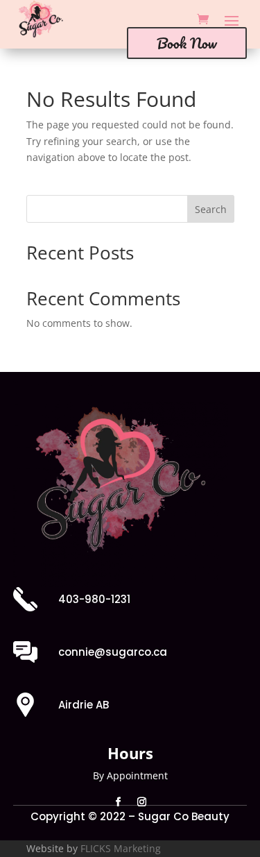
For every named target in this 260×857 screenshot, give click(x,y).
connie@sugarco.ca (112, 652)
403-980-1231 (94, 599)
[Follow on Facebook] (119, 802)
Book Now (187, 43)
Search (211, 209)
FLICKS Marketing (120, 848)
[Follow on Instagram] (142, 802)
